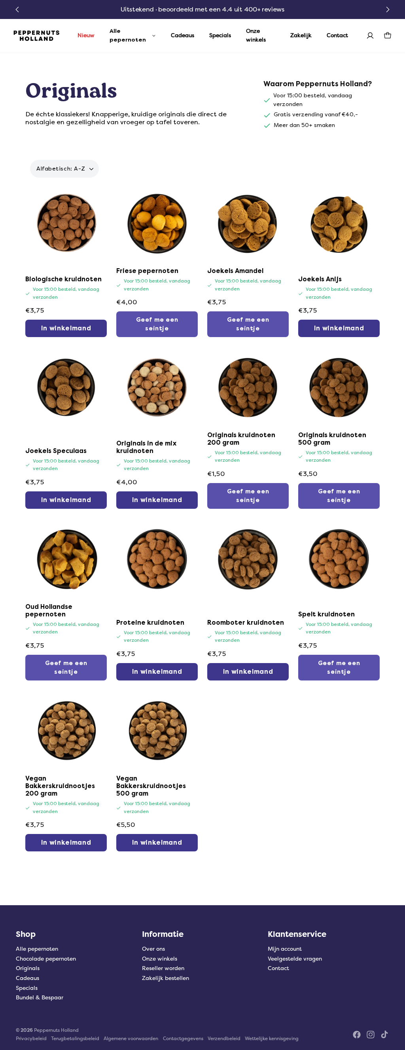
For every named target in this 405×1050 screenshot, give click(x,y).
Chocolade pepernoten (46, 958)
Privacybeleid (31, 1038)
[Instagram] (370, 1034)
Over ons (153, 949)
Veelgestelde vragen (295, 958)
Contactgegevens (183, 1038)
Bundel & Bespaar (39, 997)
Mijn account (285, 949)
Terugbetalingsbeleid (75, 1038)
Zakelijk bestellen (165, 978)
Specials (27, 988)
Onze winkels (159, 958)
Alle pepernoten (37, 949)
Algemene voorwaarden (131, 1038)
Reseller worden (163, 968)
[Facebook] (356, 1034)
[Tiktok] (384, 1034)
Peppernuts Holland (56, 1030)
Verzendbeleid (224, 1038)
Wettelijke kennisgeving (272, 1038)
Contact (278, 968)
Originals (28, 968)
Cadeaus (27, 978)
